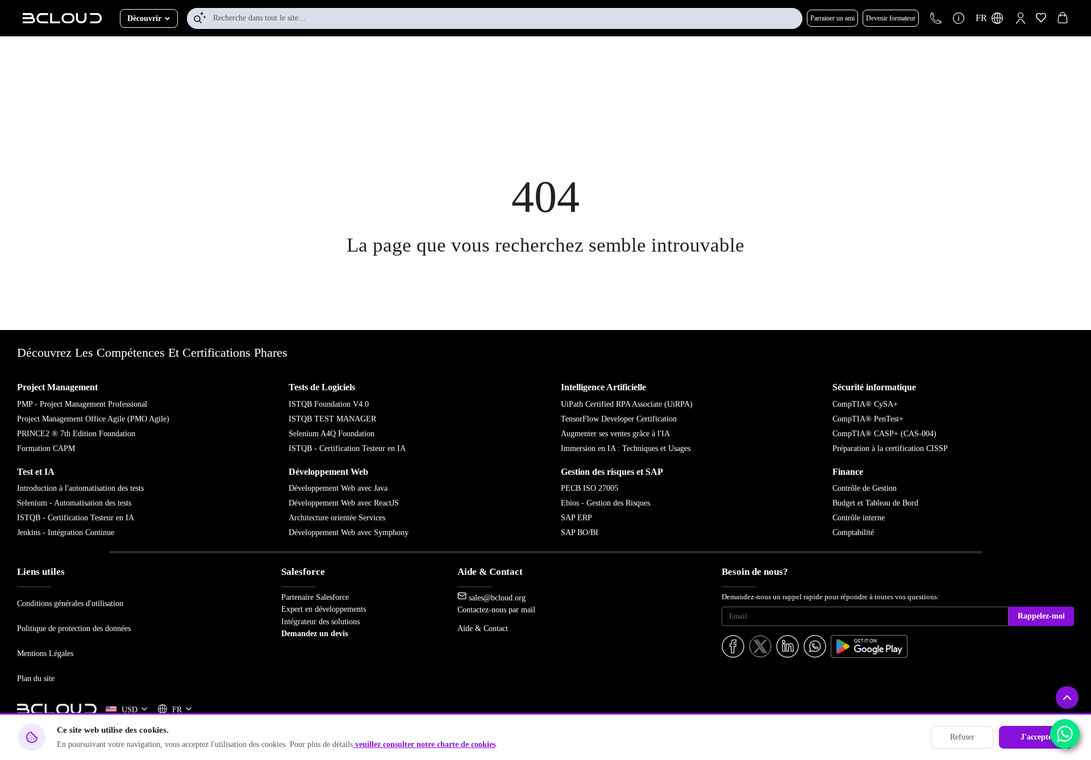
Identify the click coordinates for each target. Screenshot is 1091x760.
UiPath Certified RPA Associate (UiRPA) (627, 404)
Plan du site (36, 678)
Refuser (962, 737)
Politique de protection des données (74, 628)
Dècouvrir (144, 18)
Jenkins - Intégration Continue (65, 532)
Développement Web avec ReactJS (344, 503)
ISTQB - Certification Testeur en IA (347, 448)
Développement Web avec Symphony (349, 532)
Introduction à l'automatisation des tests (80, 488)
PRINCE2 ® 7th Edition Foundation (76, 433)
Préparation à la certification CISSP (890, 448)
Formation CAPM (46, 448)
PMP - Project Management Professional (82, 404)
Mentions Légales (45, 653)
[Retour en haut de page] (1067, 697)
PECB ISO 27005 (589, 488)
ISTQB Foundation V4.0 (329, 404)
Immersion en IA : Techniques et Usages (625, 448)
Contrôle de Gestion (864, 488)
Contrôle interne (858, 517)
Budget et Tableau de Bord (875, 503)
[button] (1020, 18)
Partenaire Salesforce (315, 597)
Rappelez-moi (1041, 616)
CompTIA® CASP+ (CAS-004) (884, 433)
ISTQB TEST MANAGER (332, 419)
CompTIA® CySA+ (865, 404)
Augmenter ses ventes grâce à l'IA (615, 433)
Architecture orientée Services (337, 517)
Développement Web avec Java (338, 488)
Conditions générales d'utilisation (70, 603)
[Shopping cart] (1062, 19)
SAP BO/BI (579, 532)
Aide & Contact (482, 628)
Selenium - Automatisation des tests (74, 503)
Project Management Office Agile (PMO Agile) (93, 419)
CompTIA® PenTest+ (867, 419)
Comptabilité (853, 532)
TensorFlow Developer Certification (619, 419)
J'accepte (1036, 737)
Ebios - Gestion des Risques (605, 503)
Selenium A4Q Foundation (331, 433)
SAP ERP (576, 517)
